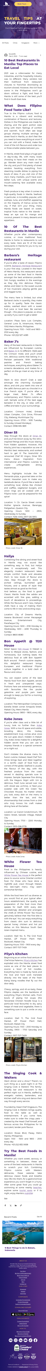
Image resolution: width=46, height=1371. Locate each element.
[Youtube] (25, 1340)
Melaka (23, 1291)
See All (39, 1217)
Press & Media (23, 1277)
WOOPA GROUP (23, 1367)
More (35, 43)
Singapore (25, 43)
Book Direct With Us (23, 1275)
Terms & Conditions (14, 1364)
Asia (5, 1198)
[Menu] (41, 4)
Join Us (23, 1279)
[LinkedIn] (20, 1340)
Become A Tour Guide (23, 1331)
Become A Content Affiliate (23, 1336)
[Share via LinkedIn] (16, 1205)
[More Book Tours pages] (27, 4)
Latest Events (23, 1323)
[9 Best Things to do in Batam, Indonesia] (23, 1232)
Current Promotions (23, 1321)
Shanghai (23, 1293)
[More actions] (40, 55)
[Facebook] (35, 1340)
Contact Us (23, 1284)
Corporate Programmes (23, 1300)
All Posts (5, 43)
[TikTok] (30, 1340)
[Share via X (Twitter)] (10, 1205)
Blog (23, 1282)
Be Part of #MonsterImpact (23, 1273)
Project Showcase (23, 1302)
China (15, 43)
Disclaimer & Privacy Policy (30, 1364)
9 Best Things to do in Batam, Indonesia (20, 1249)
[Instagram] (16, 1340)
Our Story (23, 1271)
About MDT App (23, 1310)
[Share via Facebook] (5, 1205)
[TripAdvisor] (11, 1340)
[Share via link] (21, 1205)
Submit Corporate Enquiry (23, 1304)
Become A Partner (23, 1334)
